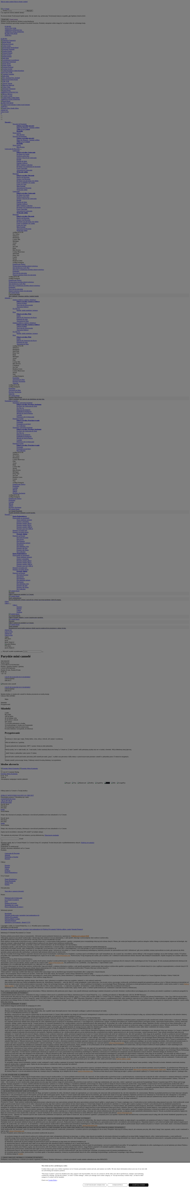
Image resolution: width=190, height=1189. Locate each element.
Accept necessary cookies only (94, 1185)
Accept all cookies (138, 1185)
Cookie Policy (52, 1180)
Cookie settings (117, 1185)
